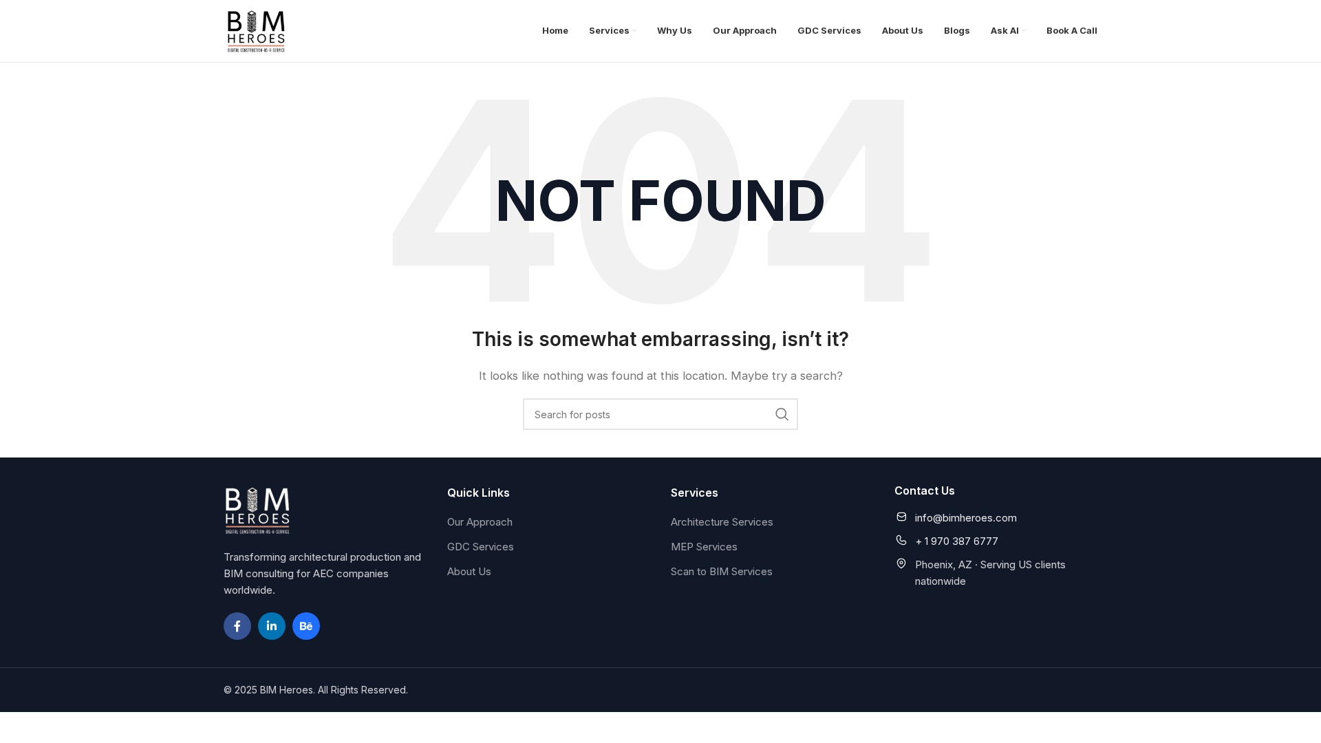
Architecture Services (722, 521)
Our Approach (480, 521)
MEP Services (704, 546)
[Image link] (258, 509)
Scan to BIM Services (722, 571)
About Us (469, 571)
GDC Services (480, 546)
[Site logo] (257, 29)
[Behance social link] (306, 626)
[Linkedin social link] (272, 626)
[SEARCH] (782, 414)
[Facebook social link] (237, 626)
